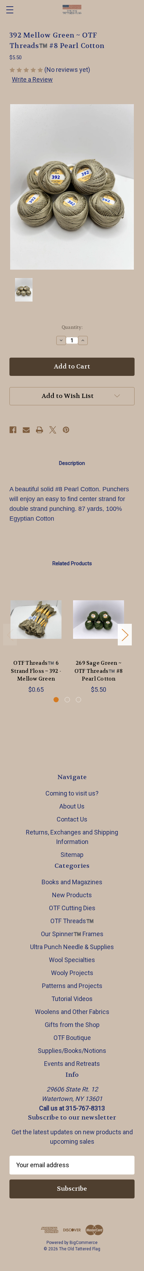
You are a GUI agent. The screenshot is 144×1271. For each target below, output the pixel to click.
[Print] (39, 430)
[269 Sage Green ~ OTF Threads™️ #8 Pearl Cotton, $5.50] (98, 619)
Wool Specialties (72, 960)
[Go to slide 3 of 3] (78, 699)
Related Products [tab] (72, 563)
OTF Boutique (72, 1037)
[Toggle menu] (9, 9)
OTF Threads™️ (72, 921)
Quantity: (72, 327)
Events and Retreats (72, 1063)
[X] (52, 430)
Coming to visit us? (72, 793)
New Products (72, 895)
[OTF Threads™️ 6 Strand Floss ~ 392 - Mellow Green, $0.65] (36, 619)
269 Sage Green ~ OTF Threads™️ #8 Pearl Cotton (98, 671)
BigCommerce (84, 1242)
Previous (10, 634)
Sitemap (72, 854)
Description (72, 463)
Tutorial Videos (72, 998)
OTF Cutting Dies (72, 908)
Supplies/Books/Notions (72, 1050)
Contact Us (72, 819)
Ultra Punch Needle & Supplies (72, 947)
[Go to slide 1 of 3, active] (56, 699)
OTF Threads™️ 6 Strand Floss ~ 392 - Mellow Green (36, 671)
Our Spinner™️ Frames (72, 934)
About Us (72, 806)
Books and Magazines (72, 882)
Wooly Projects (72, 972)
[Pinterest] (66, 430)
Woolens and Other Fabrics (72, 1011)
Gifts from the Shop (72, 1024)
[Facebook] (12, 430)
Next (125, 634)
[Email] (26, 430)
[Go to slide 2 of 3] (67, 699)
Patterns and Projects (72, 985)
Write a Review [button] (32, 79)
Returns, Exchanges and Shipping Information (72, 837)
